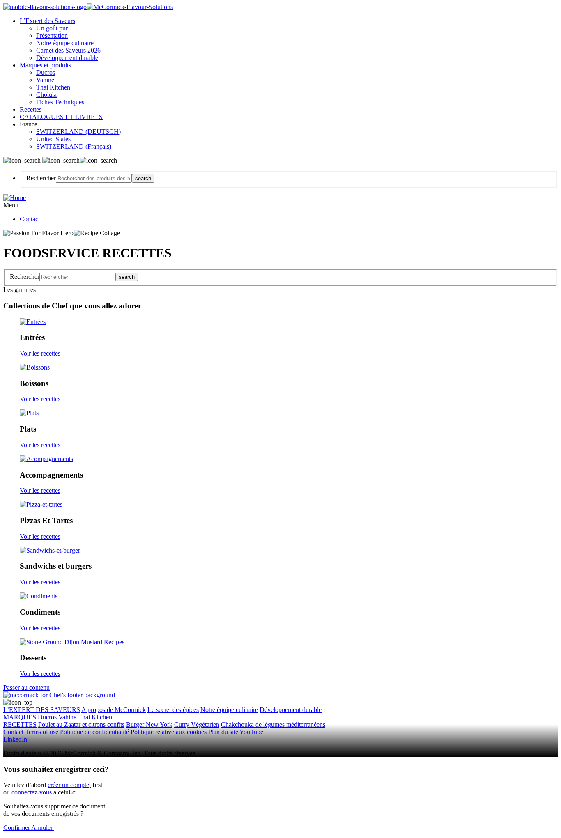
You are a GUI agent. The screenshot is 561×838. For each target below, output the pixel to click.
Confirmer (17, 827)
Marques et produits (45, 65)
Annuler (42, 827)
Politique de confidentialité (95, 731)
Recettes (30, 109)
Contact (30, 219)
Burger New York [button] (149, 724)
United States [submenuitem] (53, 138)
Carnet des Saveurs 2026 (68, 50)
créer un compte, (69, 784)
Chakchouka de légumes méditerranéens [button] (273, 724)
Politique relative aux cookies (169, 731)
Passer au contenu (26, 687)
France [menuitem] (29, 124)
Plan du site (223, 731)
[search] (94, 178)
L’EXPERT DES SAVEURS (41, 709)
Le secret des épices (173, 709)
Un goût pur (52, 28)
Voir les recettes (40, 353)
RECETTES (20, 724)
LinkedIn (15, 739)
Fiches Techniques (60, 102)
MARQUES (19, 717)
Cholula (46, 94)
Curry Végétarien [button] (196, 724)
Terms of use (42, 731)
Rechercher (41, 177)
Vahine (45, 79)
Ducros (45, 72)
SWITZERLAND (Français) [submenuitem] (73, 146)
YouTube (251, 731)
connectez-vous (31, 792)
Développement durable (67, 57)
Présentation (52, 35)
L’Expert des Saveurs (47, 20)
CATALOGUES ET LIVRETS (61, 116)
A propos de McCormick (113, 709)
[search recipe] (77, 277)
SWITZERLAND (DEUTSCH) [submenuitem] (78, 131)
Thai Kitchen (53, 87)
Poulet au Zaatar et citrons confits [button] (81, 724)
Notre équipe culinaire (65, 42)
